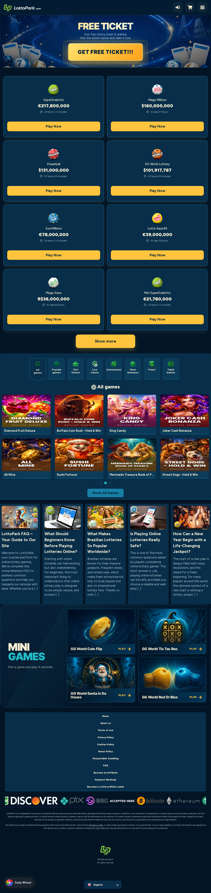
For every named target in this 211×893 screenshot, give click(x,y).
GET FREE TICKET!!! (106, 52)
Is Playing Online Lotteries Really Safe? (145, 539)
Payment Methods (105, 779)
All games (108, 387)
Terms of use (105, 730)
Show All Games (105, 493)
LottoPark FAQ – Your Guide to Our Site (19, 539)
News (105, 716)
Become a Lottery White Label (105, 786)
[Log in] (178, 7)
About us (105, 723)
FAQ (105, 765)
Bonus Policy (105, 751)
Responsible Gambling (105, 758)
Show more (105, 341)
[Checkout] (191, 7)
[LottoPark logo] (22, 7)
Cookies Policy (105, 744)
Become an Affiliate (106, 772)
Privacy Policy (106, 737)
